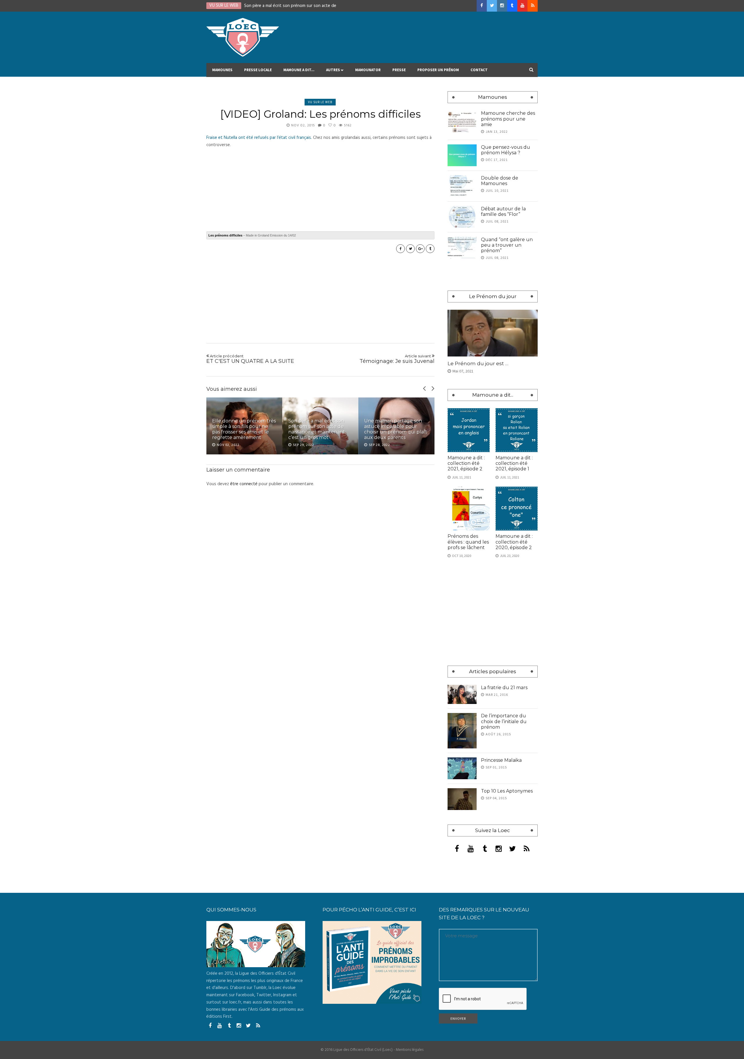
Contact (479, 69)
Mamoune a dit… (298, 69)
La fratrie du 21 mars (504, 687)
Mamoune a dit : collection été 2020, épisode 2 (514, 541)
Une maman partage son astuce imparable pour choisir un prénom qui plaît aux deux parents (395, 429)
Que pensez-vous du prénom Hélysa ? (505, 149)
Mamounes (222, 69)
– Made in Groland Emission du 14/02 (252, 235)
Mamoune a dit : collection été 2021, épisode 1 (514, 463)
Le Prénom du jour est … (478, 363)
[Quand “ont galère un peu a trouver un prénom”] (462, 248)
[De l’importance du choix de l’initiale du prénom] (462, 730)
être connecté (243, 484)
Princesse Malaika (501, 760)
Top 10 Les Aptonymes (507, 791)
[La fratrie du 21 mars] (462, 694)
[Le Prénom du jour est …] (493, 333)
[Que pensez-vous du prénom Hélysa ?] (462, 155)
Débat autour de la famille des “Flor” (503, 211)
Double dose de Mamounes (499, 180)
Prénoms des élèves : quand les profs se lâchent (468, 541)
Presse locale (258, 69)
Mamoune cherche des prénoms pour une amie (508, 118)
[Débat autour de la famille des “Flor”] (462, 217)
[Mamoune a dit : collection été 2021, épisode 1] (517, 430)
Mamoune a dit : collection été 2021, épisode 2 (466, 463)
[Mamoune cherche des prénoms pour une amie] (462, 121)
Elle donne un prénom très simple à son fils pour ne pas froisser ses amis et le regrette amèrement (244, 429)
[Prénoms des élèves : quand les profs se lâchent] (469, 509)
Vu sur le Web (320, 102)
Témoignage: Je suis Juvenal (397, 359)
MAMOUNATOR (368, 69)
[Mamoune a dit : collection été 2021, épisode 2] (469, 430)
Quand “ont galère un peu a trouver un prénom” (507, 245)
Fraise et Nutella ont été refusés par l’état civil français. (259, 137)
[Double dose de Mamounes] (462, 186)
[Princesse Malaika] (462, 768)
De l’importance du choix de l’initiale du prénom (504, 721)
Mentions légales (409, 1050)
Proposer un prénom (438, 69)
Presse (399, 69)
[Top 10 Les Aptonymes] (462, 799)
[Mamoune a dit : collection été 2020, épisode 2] (517, 509)
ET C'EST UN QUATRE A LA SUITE (250, 359)
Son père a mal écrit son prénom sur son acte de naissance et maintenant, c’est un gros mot (317, 429)
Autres (333, 69)
